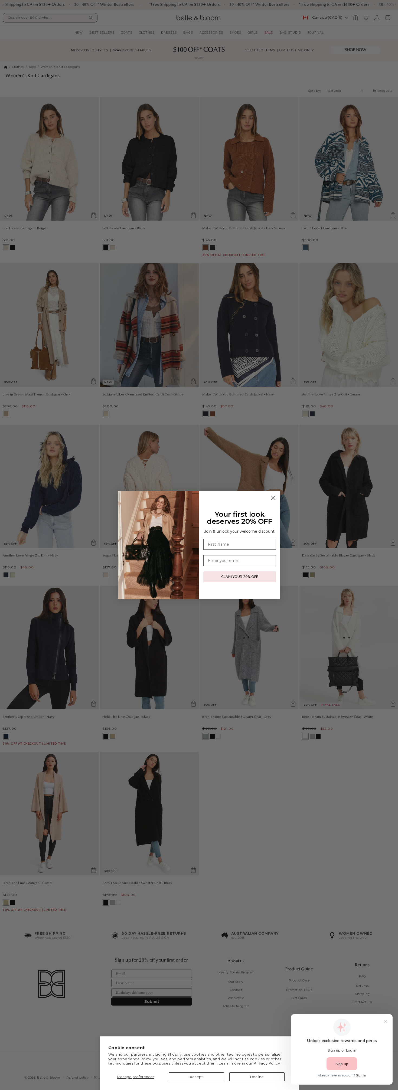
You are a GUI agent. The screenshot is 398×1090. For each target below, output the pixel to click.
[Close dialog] (273, 498)
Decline (257, 1077)
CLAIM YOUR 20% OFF (239, 577)
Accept (196, 1077)
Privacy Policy (267, 1063)
